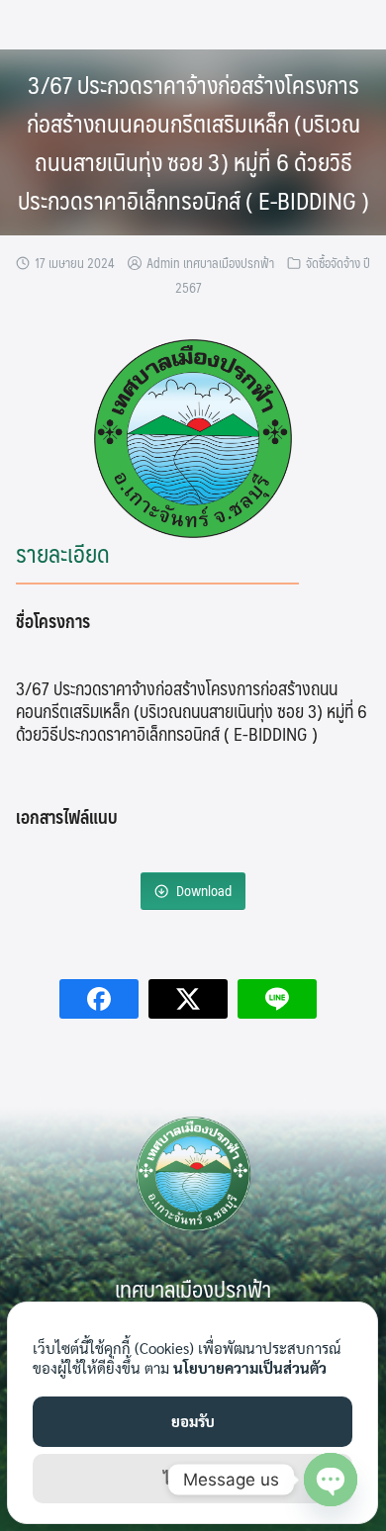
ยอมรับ (193, 1420)
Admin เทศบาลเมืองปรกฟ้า (210, 263)
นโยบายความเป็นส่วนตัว (250, 1367)
